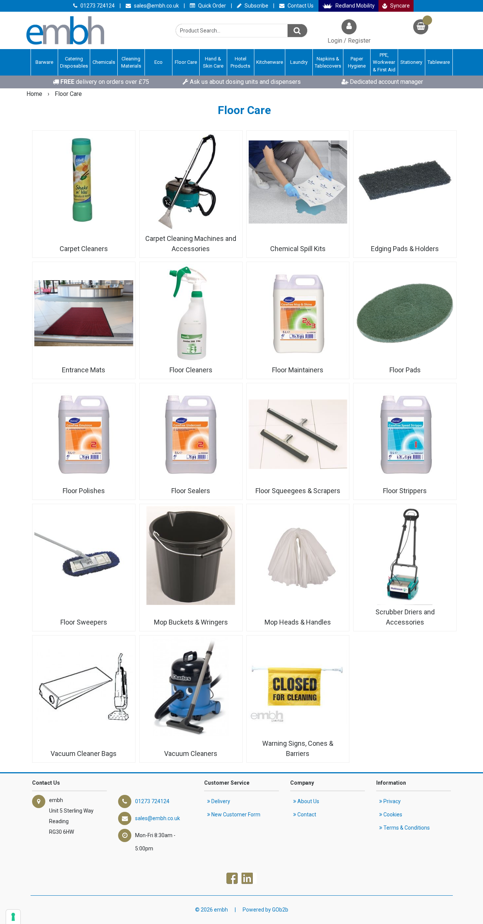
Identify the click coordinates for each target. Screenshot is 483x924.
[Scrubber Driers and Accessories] (404, 555)
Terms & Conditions (406, 828)
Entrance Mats (83, 370)
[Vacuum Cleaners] (191, 686)
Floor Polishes (84, 491)
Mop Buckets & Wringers (191, 622)
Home (35, 93)
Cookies (392, 814)
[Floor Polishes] (83, 434)
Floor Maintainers (297, 370)
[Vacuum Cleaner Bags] (83, 686)
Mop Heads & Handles (298, 622)
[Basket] (420, 27)
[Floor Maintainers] (298, 313)
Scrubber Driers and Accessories (405, 617)
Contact (306, 814)
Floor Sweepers (83, 622)
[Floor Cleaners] (191, 313)
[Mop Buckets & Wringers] (191, 555)
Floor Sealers (190, 491)
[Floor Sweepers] (83, 555)
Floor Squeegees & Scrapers (297, 491)
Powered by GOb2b (265, 910)
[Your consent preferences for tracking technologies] (13, 917)
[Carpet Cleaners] (83, 182)
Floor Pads (405, 370)
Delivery (220, 801)
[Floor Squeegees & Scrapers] (298, 434)
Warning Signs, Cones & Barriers (297, 748)
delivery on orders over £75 (104, 81)
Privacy (391, 801)
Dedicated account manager (385, 81)
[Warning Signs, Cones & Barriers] (298, 686)
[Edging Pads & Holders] (404, 182)
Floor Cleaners (190, 370)
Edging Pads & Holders (405, 249)
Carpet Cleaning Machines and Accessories (190, 243)
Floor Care (68, 93)
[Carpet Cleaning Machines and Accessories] (191, 182)
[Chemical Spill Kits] (298, 182)
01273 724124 (97, 6)
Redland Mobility (354, 6)
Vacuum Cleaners (190, 753)
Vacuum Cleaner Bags (84, 753)
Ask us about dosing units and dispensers (244, 81)
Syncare (399, 6)
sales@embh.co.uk (156, 6)
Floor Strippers (405, 491)
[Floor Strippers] (404, 434)
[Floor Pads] (404, 313)
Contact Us (300, 6)
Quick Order (211, 6)
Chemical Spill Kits (298, 249)
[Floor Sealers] (191, 434)
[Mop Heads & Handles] (298, 555)
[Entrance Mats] (83, 313)
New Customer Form (235, 814)
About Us (307, 801)
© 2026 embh (211, 910)
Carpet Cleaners (84, 249)
